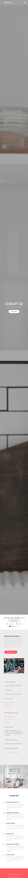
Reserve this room (11, 652)
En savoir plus (14, 620)
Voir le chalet (14, 311)
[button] (6, 665)
